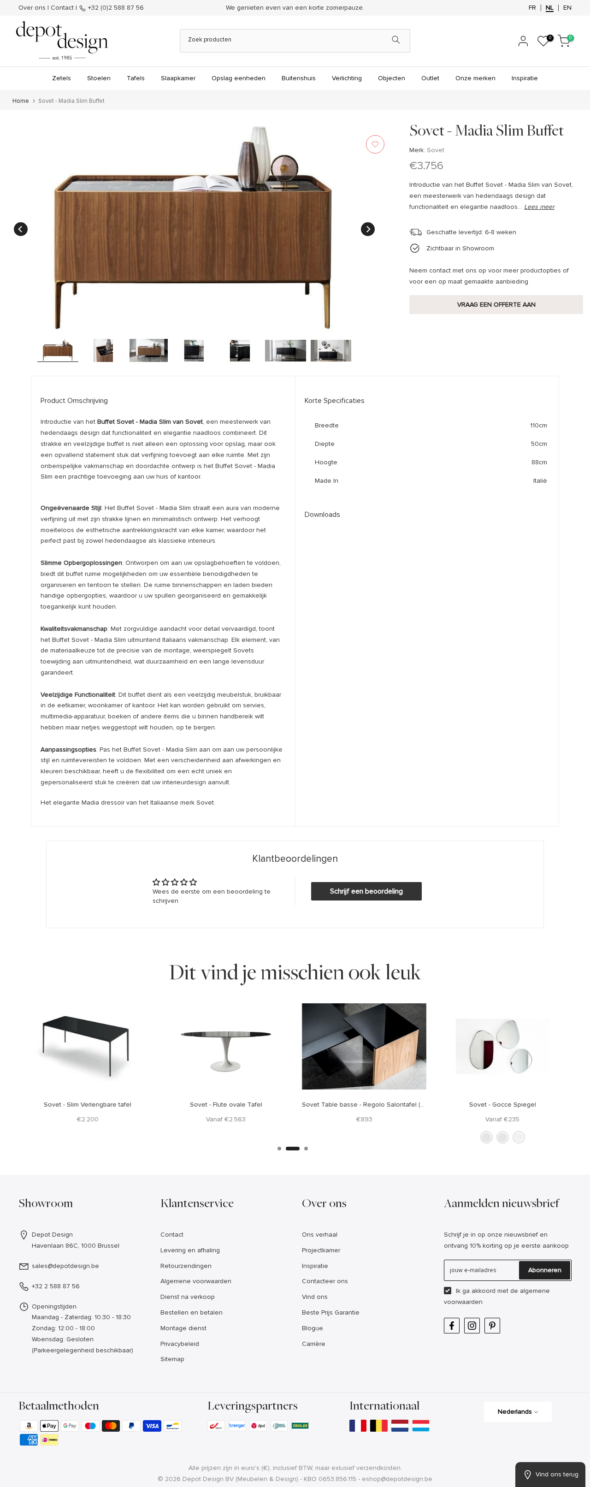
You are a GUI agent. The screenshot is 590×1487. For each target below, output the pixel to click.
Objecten (391, 89)
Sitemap (172, 1370)
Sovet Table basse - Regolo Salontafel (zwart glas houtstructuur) (396, 1115)
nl (550, 13)
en (567, 13)
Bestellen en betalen (191, 1323)
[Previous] (21, 240)
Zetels (61, 89)
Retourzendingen (186, 1276)
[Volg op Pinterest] (492, 1336)
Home (20, 112)
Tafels (136, 89)
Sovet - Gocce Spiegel (502, 1115)
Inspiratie (525, 89)
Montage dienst (183, 1339)
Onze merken (475, 89)
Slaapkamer (178, 89)
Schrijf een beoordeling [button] (366, 902)
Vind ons (315, 1308)
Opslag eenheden (239, 89)
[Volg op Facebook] (452, 1336)
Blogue (312, 1339)
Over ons (32, 13)
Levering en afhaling (190, 1261)
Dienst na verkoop (187, 1308)
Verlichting (347, 89)
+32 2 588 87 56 (56, 1297)
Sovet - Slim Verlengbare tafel (87, 1115)
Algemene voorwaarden (195, 1292)
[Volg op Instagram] (472, 1336)
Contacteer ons (325, 1292)
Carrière (313, 1354)
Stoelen (99, 89)
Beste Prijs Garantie (331, 1323)
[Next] (368, 240)
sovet (435, 161)
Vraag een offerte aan (496, 315)
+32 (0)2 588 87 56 (115, 13)
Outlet (430, 89)
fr (532, 13)
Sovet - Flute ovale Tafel (226, 1115)
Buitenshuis (299, 89)
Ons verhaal (319, 1246)
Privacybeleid (179, 1354)
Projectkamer (321, 1261)
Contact (62, 13)
